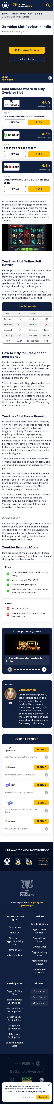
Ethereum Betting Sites (14, 1036)
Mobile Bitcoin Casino (39, 962)
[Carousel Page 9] (39, 669)
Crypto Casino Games (39, 931)
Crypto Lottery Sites (39, 954)
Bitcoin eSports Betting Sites (14, 1010)
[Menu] (5, 5)
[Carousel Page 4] (24, 669)
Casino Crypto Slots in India (27, 14)
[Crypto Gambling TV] (23, 5)
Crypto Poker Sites (39, 940)
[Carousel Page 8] (36, 669)
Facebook (40, 991)
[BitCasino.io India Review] (46, 774)
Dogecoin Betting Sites (14, 1027)
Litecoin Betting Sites (14, 1044)
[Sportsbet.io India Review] (46, 757)
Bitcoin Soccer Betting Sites (14, 1018)
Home (5, 14)
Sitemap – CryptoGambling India (15, 941)
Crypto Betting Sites (15, 993)
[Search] (48, 5)
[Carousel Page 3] (21, 669)
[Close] (49, 1085)
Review (15, 122)
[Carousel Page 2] (18, 669)
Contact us (15, 927)
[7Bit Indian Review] (46, 810)
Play (39, 122)
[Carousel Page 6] (30, 669)
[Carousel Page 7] (33, 669)
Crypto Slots (39, 946)
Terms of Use (14, 949)
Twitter (42, 997)
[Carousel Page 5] (27, 669)
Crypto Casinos (39, 924)
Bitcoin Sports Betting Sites (14, 1001)
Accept (43, 1097)
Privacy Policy (14, 955)
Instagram (40, 1003)
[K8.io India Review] (46, 792)
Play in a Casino (28, 50)
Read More (28, 1097)
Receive (41, 749)
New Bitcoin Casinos (39, 971)
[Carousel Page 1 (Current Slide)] (15, 669)
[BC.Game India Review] (46, 828)
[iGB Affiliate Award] (7, 861)
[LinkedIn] (10, 703)
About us (14, 932)
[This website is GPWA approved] (26, 1079)
